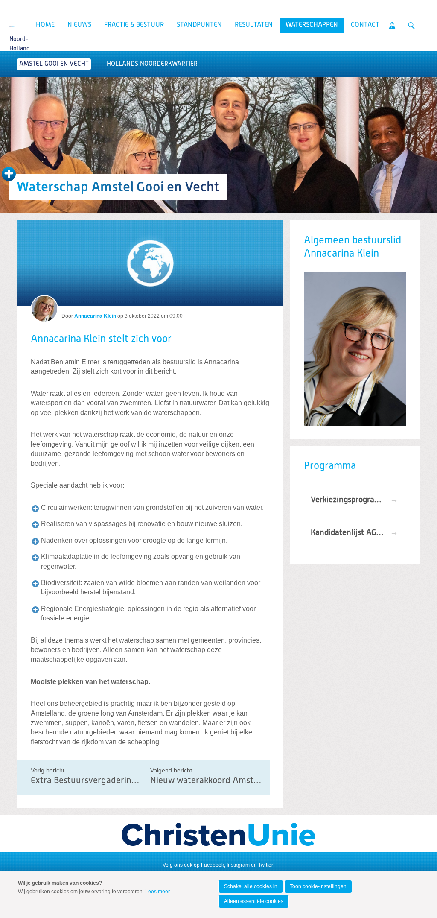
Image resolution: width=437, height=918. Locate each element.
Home (45, 25)
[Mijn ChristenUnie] (392, 25)
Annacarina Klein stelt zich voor (101, 339)
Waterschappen (312, 25)
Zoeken (411, 25)
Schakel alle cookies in (250, 886)
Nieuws (79, 25)
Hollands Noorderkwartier (152, 64)
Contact (365, 25)
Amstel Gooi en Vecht (54, 64)
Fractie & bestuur (134, 25)
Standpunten (199, 25)
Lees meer (157, 892)
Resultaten (254, 25)
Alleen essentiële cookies (253, 901)
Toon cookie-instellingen (318, 886)
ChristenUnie (12, 26)
